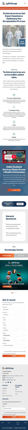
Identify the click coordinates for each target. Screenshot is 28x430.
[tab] (14, 226)
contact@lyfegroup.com (10, 379)
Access (14, 190)
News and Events (18, 391)
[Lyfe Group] (10, 3)
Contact (25, 422)
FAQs (16, 394)
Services (4, 393)
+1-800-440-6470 (10, 377)
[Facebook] (10, 382)
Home (2, 422)
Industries (4, 388)
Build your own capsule (7, 395)
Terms (9, 422)
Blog (16, 389)
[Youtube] (8, 382)
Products (4, 390)
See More (20, 203)
